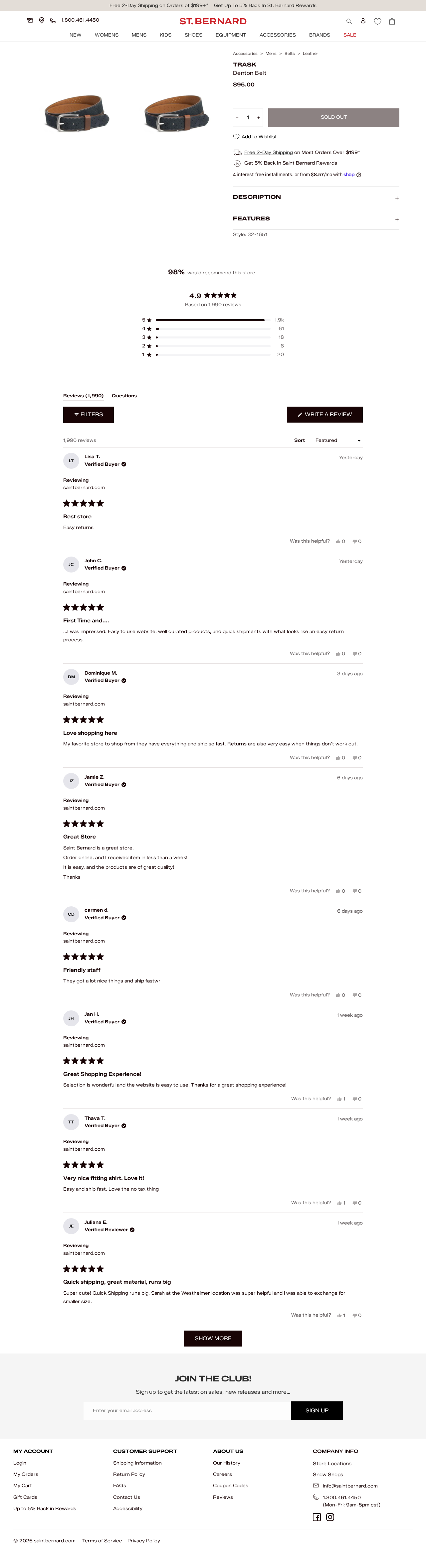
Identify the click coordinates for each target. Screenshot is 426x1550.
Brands (319, 35)
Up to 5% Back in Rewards (44, 1508)
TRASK (244, 65)
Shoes (193, 35)
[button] (213, 320)
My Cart (22, 1485)
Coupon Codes (230, 1485)
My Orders (25, 1474)
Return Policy (129, 1474)
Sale (349, 35)
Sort (300, 440)
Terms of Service (102, 1541)
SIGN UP (317, 1410)
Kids (165, 35)
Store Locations (332, 1464)
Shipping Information (137, 1463)
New (76, 35)
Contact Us (126, 1497)
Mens (139, 35)
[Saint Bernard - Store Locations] (41, 20)
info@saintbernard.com (350, 1486)
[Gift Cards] (30, 20)
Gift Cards (25, 1497)
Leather (310, 53)
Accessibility (127, 1508)
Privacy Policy (143, 1541)
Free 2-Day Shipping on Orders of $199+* (158, 5)
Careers (222, 1474)
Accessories (278, 35)
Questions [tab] (124, 397)
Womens (106, 35)
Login (19, 1463)
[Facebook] (317, 1517)
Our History (226, 1463)
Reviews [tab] (83, 397)
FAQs (119, 1485)
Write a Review (333, 417)
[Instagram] (330, 1517)
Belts (290, 53)
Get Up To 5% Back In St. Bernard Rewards (265, 5)
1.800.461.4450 (342, 1497)
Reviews (223, 1497)
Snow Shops (328, 1475)
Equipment (231, 35)
